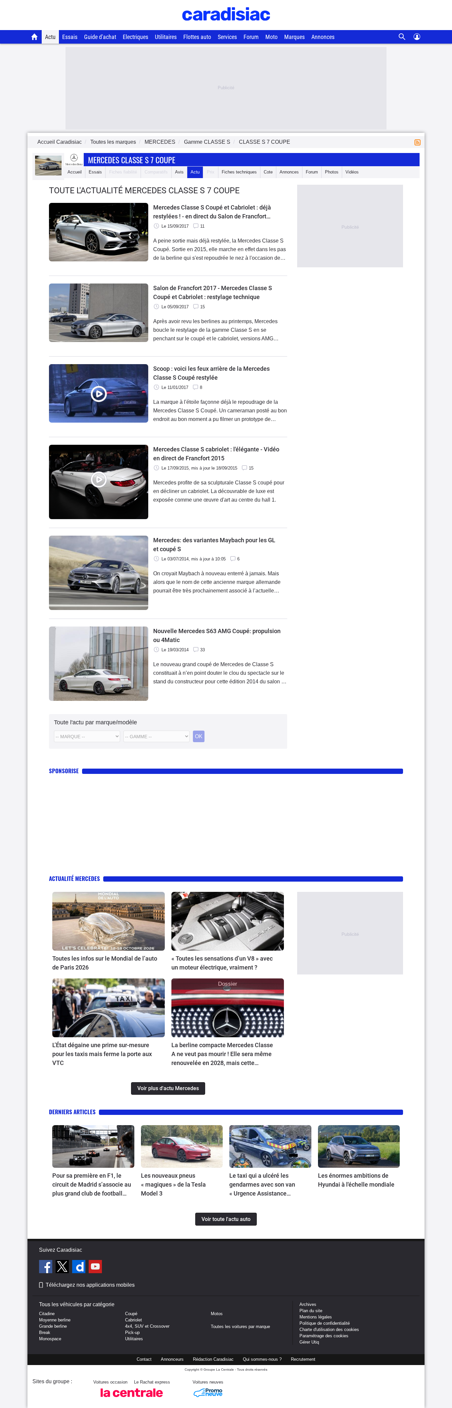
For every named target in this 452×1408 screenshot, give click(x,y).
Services (227, 36)
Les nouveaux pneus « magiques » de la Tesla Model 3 (173, 1184)
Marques (294, 36)
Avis (179, 172)
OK (199, 736)
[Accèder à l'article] (108, 921)
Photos (332, 172)
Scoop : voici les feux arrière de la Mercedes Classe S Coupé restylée (211, 373)
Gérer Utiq (309, 1342)
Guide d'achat (100, 36)
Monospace (50, 1338)
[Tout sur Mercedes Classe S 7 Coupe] (48, 173)
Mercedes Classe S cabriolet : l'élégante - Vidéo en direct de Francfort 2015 (216, 454)
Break (44, 1332)
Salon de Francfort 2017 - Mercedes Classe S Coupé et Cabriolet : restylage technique (212, 292)
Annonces (323, 36)
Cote (268, 172)
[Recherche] (402, 37)
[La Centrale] (132, 1398)
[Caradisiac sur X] (63, 1267)
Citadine (47, 1313)
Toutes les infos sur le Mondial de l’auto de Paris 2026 (104, 963)
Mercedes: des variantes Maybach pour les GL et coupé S (214, 544)
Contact (144, 1359)
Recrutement (303, 1359)
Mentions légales (315, 1316)
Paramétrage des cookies (323, 1335)
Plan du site (310, 1310)
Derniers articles (72, 1112)
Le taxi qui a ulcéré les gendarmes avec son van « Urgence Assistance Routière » (262, 1185)
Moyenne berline (54, 1319)
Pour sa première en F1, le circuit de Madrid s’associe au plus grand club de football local (91, 1185)
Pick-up (132, 1332)
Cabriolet (133, 1319)
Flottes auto (197, 36)
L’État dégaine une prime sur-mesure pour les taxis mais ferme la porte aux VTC (102, 1054)
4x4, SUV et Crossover (147, 1326)
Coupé (131, 1313)
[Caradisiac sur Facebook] (46, 1267)
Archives (307, 1304)
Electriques (135, 36)
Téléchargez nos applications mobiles (90, 1285)
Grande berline (53, 1326)
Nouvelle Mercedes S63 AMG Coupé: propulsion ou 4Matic (217, 635)
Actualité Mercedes (74, 878)
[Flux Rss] (419, 142)
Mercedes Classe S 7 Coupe (131, 160)
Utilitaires (166, 36)
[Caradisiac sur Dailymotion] (79, 1267)
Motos (217, 1313)
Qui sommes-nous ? (262, 1359)
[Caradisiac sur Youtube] (95, 1267)
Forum (251, 36)
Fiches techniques (239, 172)
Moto (271, 36)
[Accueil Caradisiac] (34, 36)
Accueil (75, 172)
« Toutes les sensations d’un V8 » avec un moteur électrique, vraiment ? (222, 963)
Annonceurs (172, 1359)
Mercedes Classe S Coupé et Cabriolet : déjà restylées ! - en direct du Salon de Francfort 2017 (212, 212)
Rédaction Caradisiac (213, 1359)
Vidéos (352, 172)
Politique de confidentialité (324, 1323)
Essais (69, 36)
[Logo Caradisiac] (226, 26)
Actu (50, 36)
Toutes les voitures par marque (240, 1326)
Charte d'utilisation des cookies (329, 1329)
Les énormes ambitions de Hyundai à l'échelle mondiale (356, 1180)
